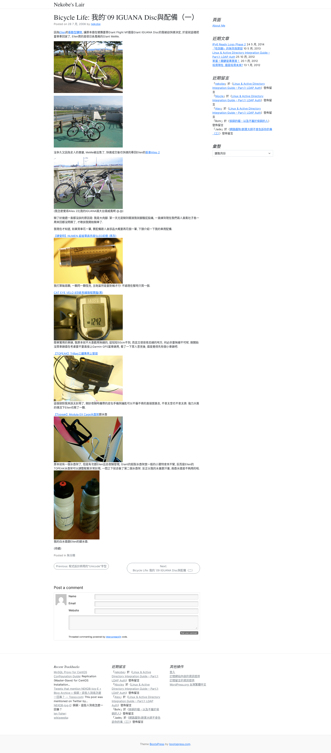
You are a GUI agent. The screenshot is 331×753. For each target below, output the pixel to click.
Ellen (62, 32)
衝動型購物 (75, 32)
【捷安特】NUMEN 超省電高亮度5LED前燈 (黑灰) (85, 236)
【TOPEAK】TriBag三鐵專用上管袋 (76, 353)
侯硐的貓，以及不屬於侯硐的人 (248, 121)
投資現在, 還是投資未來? (227, 65)
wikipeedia (61, 717)
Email (72, 603)
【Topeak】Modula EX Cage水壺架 (76, 414)
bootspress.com (179, 744)
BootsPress (157, 744)
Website (74, 610)
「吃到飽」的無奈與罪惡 (227, 48)
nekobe (96, 24)
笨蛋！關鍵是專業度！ (226, 61)
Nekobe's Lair (69, 4)
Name (72, 596)
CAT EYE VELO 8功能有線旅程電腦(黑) (78, 292)
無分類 (71, 555)
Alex (218, 108)
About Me (218, 25)
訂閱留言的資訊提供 (182, 680)
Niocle (219, 96)
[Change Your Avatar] (61, 599)
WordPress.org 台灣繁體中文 (188, 684)
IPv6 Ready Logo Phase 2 (229, 44)
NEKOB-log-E (62, 705)
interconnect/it (113, 637)
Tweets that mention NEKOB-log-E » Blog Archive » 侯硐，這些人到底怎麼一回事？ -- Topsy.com (77, 693)
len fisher (60, 713)
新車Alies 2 (153, 152)
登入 (172, 672)
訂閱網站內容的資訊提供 (185, 676)
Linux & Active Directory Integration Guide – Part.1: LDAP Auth (135, 676)
